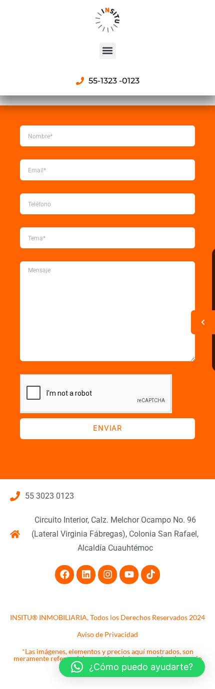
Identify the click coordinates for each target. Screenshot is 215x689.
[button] (108, 50)
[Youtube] (129, 574)
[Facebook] (64, 574)
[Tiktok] (150, 574)
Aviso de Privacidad (107, 634)
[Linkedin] (86, 574)
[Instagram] (107, 574)
